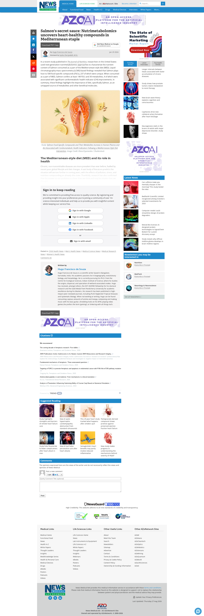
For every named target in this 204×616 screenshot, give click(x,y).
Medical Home (68, 4)
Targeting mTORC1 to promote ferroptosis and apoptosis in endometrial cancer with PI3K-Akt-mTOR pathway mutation (80, 368)
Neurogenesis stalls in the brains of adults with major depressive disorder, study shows (152, 129)
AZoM (137, 535)
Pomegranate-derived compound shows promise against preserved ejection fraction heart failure (109, 424)
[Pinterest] (34, 69)
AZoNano (138, 538)
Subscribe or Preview (142, 265)
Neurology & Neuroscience (145, 285)
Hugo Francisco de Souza (72, 269)
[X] (34, 57)
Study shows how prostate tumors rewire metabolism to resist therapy (152, 85)
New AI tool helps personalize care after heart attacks (68, 448)
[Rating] (34, 39)
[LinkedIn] (34, 45)
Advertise (107, 550)
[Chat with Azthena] (198, 611)
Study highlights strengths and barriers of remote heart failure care (48, 422)
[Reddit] (34, 63)
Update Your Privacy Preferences (148, 597)
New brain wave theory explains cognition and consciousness (151, 99)
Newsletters (108, 544)
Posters (43, 572)
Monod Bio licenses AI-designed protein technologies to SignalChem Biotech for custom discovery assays (153, 229)
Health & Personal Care (49, 560)
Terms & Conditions (111, 556)
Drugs (42, 566)
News (42, 541)
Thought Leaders (47, 550)
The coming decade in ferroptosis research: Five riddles (59, 348)
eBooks (43, 569)
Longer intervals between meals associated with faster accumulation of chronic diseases (153, 72)
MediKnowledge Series (49, 556)
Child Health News (56, 251)
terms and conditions (152, 588)
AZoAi (137, 566)
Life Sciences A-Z (79, 544)
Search (106, 541)
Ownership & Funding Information (117, 566)
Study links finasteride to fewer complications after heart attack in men (48, 449)
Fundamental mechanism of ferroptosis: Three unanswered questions (63, 362)
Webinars (77, 556)
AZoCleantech (140, 541)
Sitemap (107, 547)
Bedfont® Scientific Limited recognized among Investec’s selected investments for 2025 (153, 200)
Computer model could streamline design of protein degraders (153, 212)
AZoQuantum (140, 556)
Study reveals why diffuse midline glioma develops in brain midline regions (152, 241)
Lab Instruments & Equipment (85, 541)
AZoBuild (138, 560)
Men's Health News (73, 251)
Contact (107, 553)
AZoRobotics (139, 547)
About (106, 535)
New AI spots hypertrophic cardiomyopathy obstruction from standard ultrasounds (68, 424)
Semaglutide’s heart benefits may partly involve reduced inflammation (88, 449)
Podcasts (43, 575)
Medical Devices (46, 563)
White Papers (45, 547)
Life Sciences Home (87, 4)
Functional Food (46, 538)
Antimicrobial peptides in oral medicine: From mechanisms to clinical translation (67, 377)
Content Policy (109, 563)
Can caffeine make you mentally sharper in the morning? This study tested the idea (152, 185)
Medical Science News (91, 251)
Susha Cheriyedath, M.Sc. (69, 55)
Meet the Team (110, 538)
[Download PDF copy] (34, 33)
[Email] (34, 75)
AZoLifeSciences (141, 563)
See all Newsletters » (133, 297)
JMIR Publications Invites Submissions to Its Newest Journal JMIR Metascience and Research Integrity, (75, 354)
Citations (45, 335)
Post (42, 495)
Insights (43, 553)
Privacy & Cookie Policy (113, 560)
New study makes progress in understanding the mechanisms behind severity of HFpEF (109, 451)
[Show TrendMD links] (120, 393)
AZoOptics (139, 544)
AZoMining (139, 553)
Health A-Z (44, 544)
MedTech (138, 274)
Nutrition (138, 262)
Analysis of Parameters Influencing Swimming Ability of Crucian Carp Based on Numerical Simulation (74, 383)
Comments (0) (46, 258)
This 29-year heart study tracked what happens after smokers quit (90, 421)
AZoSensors (139, 550)
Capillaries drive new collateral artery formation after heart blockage (152, 114)
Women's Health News (56, 254)
